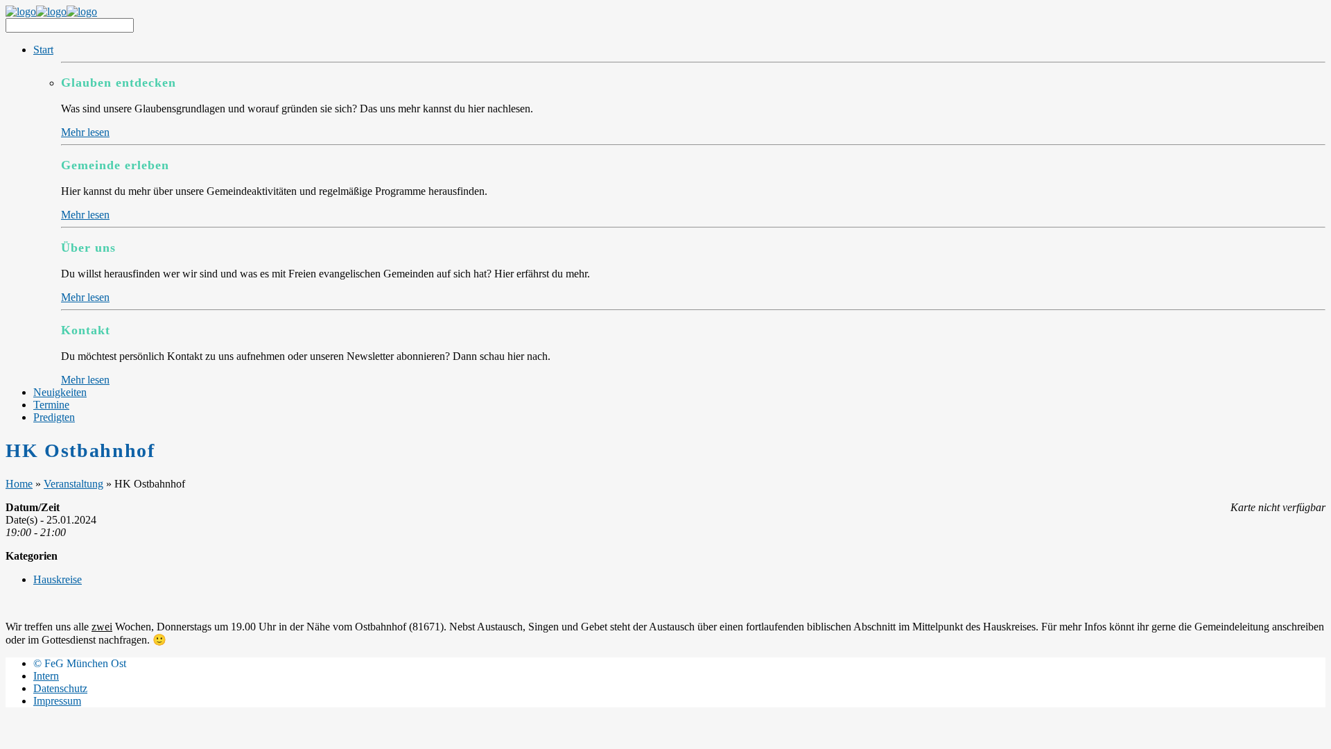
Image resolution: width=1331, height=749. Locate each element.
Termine (51, 405)
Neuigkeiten (60, 392)
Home (19, 484)
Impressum (57, 701)
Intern (46, 676)
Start (43, 49)
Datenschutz (60, 688)
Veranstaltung (73, 484)
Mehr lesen (85, 132)
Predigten (54, 417)
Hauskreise (57, 579)
